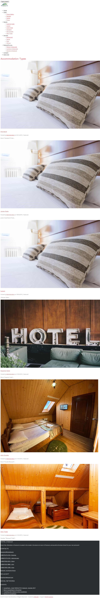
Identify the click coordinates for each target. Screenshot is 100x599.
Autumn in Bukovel (11, 51)
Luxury (8, 26)
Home (5, 10)
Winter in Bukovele (11, 47)
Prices (8, 20)
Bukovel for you (8, 45)
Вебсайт (36, 597)
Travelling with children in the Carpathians (15, 592)
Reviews (8, 16)
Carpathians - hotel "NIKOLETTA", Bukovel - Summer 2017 (20, 588)
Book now (6, 55)
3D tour (8, 43)
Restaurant (9, 37)
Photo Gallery (10, 14)
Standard (8, 30)
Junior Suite (9, 28)
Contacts (6, 53)
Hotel (5, 12)
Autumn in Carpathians (10, 594)
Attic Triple (9, 33)
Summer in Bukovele (12, 49)
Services (6, 35)
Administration (10, 135)
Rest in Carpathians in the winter (13, 590)
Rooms (5, 22)
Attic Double (9, 31)
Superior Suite (10, 24)
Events (8, 18)
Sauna (8, 39)
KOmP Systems (49, 597)
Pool (7, 41)
